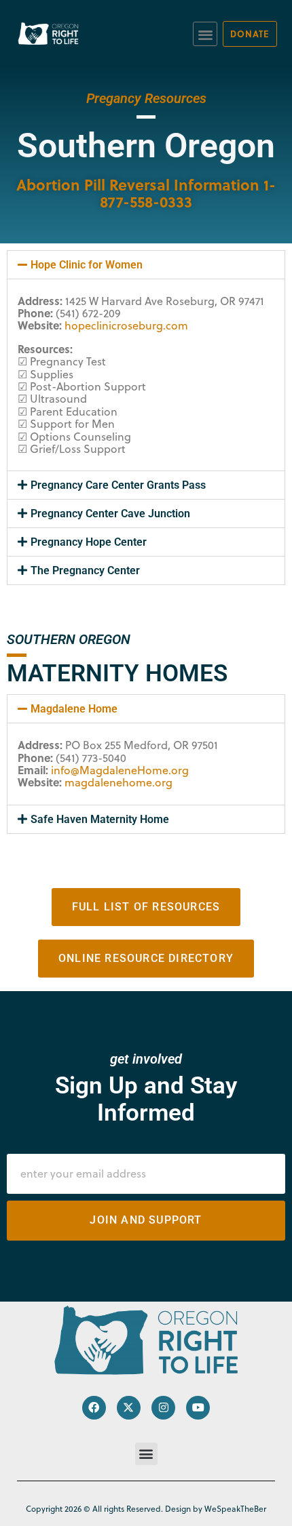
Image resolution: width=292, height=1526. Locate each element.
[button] (205, 34)
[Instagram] (163, 1408)
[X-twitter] (129, 1408)
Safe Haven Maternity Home (100, 819)
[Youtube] (198, 1408)
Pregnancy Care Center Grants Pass (118, 485)
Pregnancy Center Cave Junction (110, 513)
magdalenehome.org (118, 782)
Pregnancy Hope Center (89, 542)
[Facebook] (94, 1408)
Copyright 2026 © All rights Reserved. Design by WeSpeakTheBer (146, 1508)
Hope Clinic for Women (87, 264)
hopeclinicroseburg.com (126, 325)
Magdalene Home (74, 708)
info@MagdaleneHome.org (120, 770)
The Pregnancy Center (85, 570)
